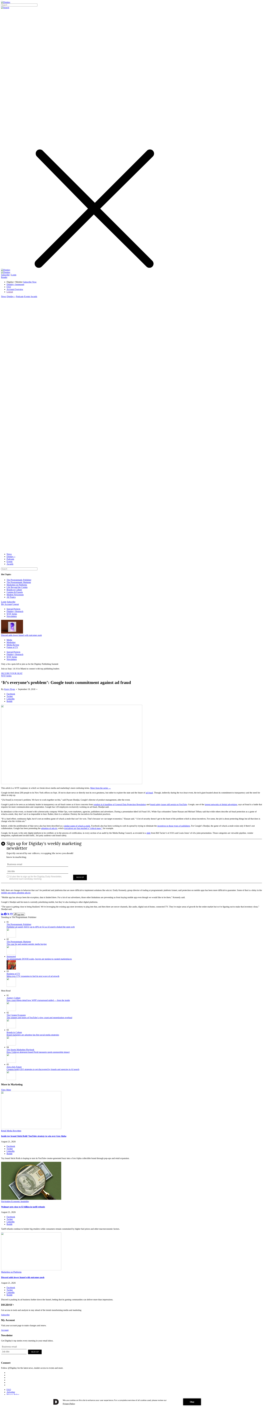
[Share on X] (8, 914)
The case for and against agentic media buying (27, 944)
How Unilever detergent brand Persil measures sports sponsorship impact (38, 1052)
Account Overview (15, 289)
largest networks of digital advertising (221, 804)
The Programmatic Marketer (19, 582)
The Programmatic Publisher (19, 580)
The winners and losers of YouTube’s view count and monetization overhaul (39, 1017)
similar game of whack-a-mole (77, 826)
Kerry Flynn (9, 689)
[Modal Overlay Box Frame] (131, 863)
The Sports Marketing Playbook (20, 1049)
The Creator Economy (16, 1015)
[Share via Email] (11, 914)
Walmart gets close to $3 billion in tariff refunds (23, 1207)
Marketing (11, 642)
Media (9, 640)
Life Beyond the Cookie (17, 587)
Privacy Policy (13, 1394)
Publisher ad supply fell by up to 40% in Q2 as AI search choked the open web (41, 927)
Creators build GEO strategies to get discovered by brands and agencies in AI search (43, 1069)
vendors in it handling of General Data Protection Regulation (119, 804)
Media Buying (13, 645)
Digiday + (11, 296)
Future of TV (12, 647)
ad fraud (149, 793)
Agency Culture (13, 998)
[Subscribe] (5, 272)
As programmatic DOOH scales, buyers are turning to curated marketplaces (39, 959)
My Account (6, 604)
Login (13, 275)
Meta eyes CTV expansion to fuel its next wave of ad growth (33, 976)
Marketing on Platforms (17, 585)
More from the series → (100, 788)
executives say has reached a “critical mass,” (83, 828)
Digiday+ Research (15, 611)
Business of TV (13, 974)
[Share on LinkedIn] (2, 914)
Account (4, 1330)
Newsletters (12, 616)
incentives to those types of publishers (173, 826)
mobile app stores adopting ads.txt (15, 893)
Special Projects (13, 609)
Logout (10, 292)
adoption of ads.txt (49, 828)
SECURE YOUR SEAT (11, 673)
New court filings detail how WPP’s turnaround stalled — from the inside (38, 1000)
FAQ (9, 287)
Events (27, 296)
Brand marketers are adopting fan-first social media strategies (33, 1035)
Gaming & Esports (15, 592)
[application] (131, 1402)
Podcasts (20, 296)
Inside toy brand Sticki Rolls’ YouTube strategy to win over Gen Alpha (33, 1136)
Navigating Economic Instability (15, 1201)
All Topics (11, 597)
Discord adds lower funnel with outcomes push (21, 635)
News (3, 296)
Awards (33, 296)
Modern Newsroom (15, 595)
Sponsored (11, 956)
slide (149, 833)
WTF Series (12, 614)
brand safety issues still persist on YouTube (168, 804)
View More (6, 1090)
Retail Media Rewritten (11, 1131)
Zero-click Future (14, 1067)
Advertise (11, 1392)
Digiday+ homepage (15, 284)
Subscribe (5, 275)
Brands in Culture (14, 590)
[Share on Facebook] (5, 914)
